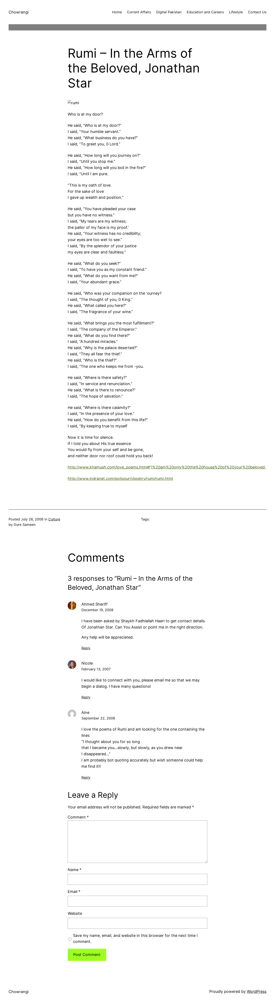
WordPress (256, 991)
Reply (85, 648)
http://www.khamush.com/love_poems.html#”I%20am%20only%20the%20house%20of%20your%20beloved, (167, 467)
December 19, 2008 (97, 610)
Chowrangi (19, 12)
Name (74, 869)
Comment (78, 817)
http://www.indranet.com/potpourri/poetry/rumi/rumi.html (120, 478)
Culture (54, 519)
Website (75, 913)
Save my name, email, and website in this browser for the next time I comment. (135, 938)
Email (74, 891)
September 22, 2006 (98, 718)
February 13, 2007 (96, 669)
